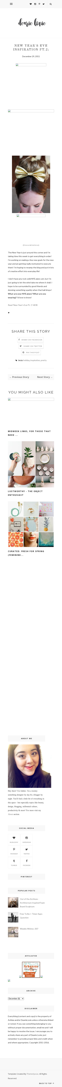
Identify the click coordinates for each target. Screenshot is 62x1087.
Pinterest (27, 245)
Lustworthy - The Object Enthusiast (25, 493)
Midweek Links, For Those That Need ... (29, 433)
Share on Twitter (33, 346)
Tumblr (14, 865)
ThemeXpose (32, 1074)
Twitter (27, 854)
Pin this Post (33, 352)
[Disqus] (31, 609)
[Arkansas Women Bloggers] (31, 977)
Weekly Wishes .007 (29, 928)
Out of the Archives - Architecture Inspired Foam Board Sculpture (32, 903)
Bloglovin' (14, 842)
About (10, 814)
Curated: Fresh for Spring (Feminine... (26, 553)
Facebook (26, 865)
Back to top (45, 1083)
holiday (26, 360)
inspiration (35, 360)
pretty (44, 360)
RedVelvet (34, 245)
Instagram (26, 842)
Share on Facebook (31, 340)
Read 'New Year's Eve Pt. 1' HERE (23, 305)
